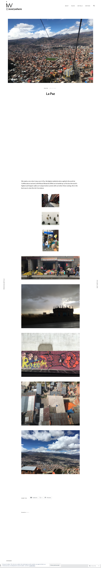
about (67, 5)
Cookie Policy (32, 565)
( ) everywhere (14, 9)
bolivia (46, 88)
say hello (80, 5)
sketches (87, 5)
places (73, 5)
